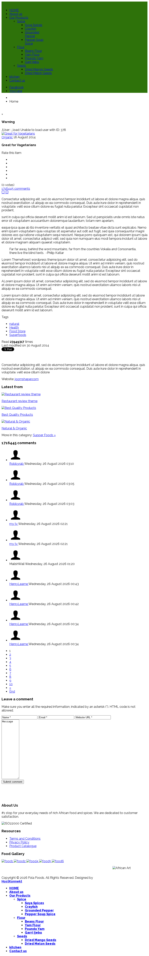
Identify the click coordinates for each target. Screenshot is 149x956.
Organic (7, 137)
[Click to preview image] (18, 133)
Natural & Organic (14, 428)
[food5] (45, 861)
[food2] (20, 861)
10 (11, 684)
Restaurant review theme (19, 401)
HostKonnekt (12, 881)
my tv (13, 524)
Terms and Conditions (25, 838)
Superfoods (17, 335)
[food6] (58, 861)
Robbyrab (16, 464)
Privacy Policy (19, 842)
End (12, 691)
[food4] (32, 861)
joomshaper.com (27, 379)
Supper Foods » (44, 435)
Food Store (17, 331)
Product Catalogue (22, 846)
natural (14, 324)
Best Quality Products (17, 415)
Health (14, 327)
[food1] (8, 861)
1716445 (16, 188)
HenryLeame (19, 584)
